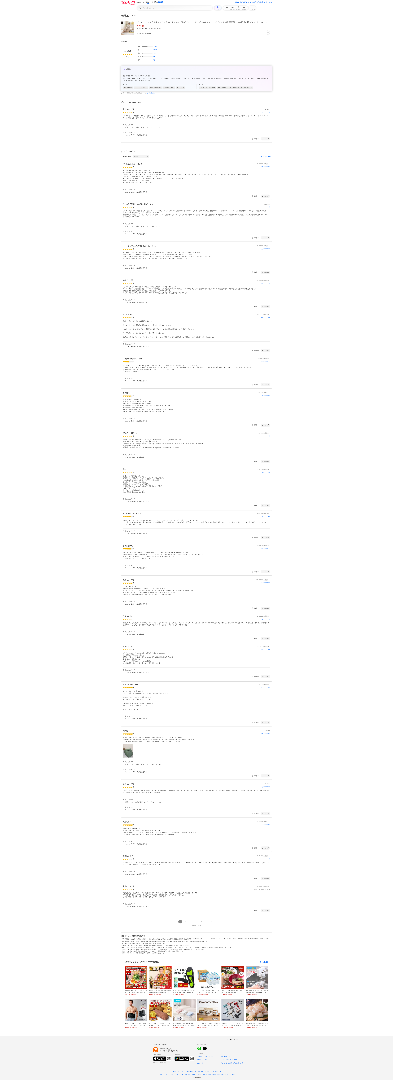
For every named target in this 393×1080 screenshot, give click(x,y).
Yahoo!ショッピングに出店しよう (256, 2)
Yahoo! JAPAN (240, 2)
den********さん (265, 207)
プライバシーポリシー (164, 1074)
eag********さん (265, 166)
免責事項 (202, 1074)
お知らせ (200, 1063)
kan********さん (265, 548)
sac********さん (266, 859)
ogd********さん (265, 733)
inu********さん (266, 396)
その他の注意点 (151, 93)
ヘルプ (270, 2)
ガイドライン (195, 1074)
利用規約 (187, 1074)
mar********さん (265, 317)
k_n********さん (265, 687)
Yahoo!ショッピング (178, 1071)
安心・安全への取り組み (229, 1060)
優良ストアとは (202, 1060)
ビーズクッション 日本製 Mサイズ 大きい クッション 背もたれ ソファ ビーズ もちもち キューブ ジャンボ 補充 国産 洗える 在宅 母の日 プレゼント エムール (202, 22)
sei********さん (266, 824)
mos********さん (265, 361)
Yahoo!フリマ (216, 1071)
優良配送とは (225, 1056)
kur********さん (266, 516)
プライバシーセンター (178, 1074)
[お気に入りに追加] (268, 33)
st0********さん (266, 436)
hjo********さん (266, 112)
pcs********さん (266, 472)
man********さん (265, 283)
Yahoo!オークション (204, 1071)
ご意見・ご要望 (230, 1074)
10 (212, 921)
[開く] (128, 751)
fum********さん (265, 583)
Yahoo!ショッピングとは (205, 1056)
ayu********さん (265, 619)
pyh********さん (265, 249)
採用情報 (208, 1074)
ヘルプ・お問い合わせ (218, 1074)
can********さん (265, 649)
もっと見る (263, 962)
